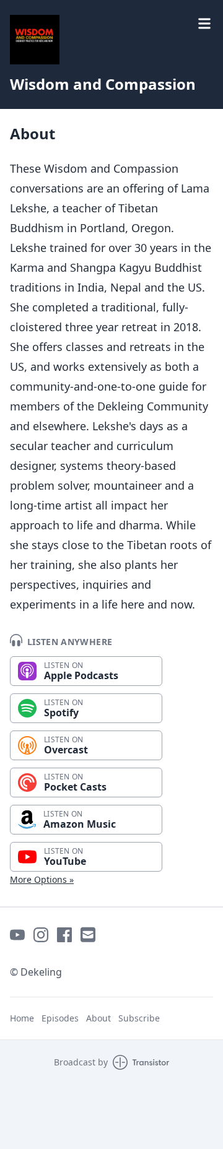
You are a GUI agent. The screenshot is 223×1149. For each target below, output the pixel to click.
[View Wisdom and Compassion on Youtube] (17, 934)
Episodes (60, 1018)
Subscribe (139, 1018)
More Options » (42, 879)
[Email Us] (88, 934)
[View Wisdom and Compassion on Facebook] (64, 934)
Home (22, 1018)
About (98, 1018)
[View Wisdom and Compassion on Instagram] (40, 934)
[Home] (34, 39)
